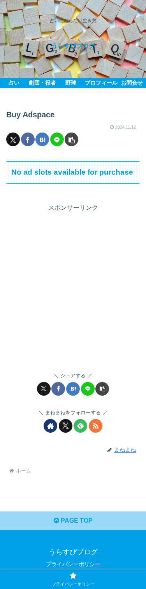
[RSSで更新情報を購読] (95, 426)
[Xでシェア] (13, 139)
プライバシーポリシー (73, 564)
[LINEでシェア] (57, 139)
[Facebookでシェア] (28, 139)
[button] (71, 139)
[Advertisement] (73, 287)
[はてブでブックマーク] (42, 139)
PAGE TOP (76, 520)
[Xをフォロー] (65, 426)
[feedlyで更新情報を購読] (80, 426)
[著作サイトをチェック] (50, 426)
